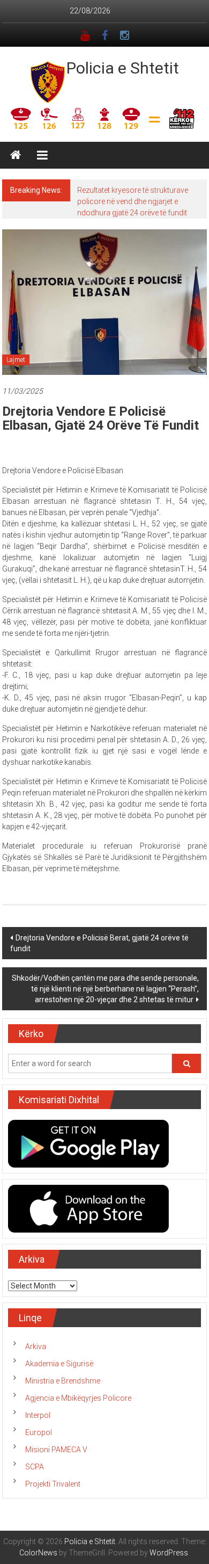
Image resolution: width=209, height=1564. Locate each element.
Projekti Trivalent (52, 1484)
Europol (38, 1432)
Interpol (37, 1415)
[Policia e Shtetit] (15, 155)
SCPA (34, 1466)
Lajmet (15, 360)
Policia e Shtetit (122, 68)
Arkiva (35, 1346)
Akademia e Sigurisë (59, 1363)
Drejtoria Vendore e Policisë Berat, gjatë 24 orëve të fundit (99, 943)
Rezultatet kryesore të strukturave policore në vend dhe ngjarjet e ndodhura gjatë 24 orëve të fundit (132, 201)
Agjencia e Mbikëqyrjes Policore (78, 1398)
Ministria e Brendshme (62, 1381)
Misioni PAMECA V (56, 1449)
